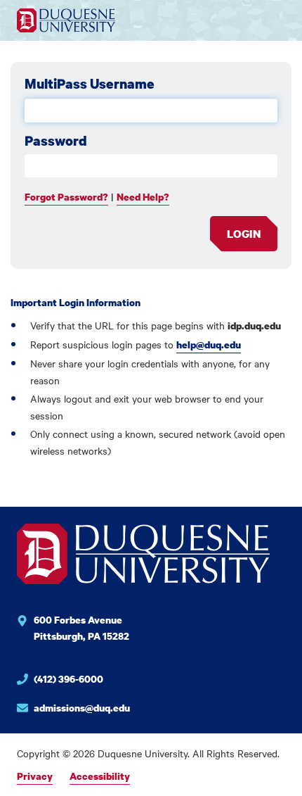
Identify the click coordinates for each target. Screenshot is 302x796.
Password (56, 141)
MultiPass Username (90, 83)
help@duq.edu (208, 344)
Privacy (35, 776)
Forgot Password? (66, 196)
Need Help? (143, 196)
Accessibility (100, 776)
